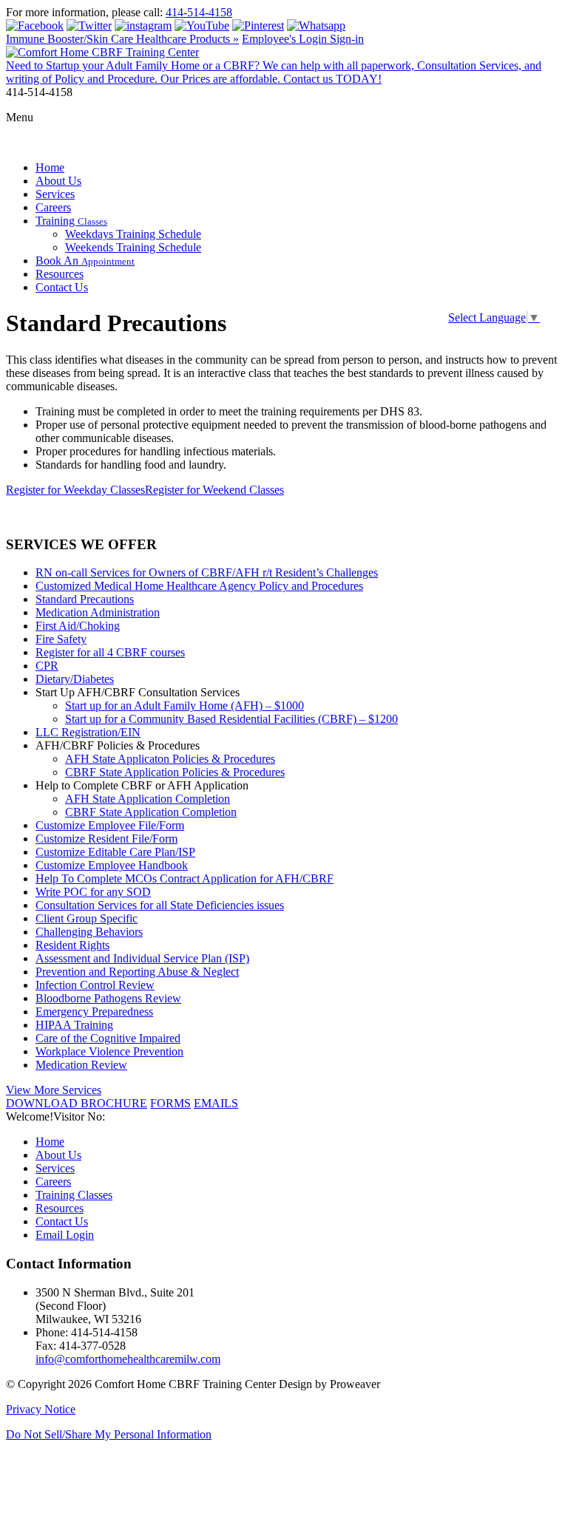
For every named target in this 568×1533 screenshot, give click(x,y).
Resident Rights (72, 945)
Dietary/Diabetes (75, 679)
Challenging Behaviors (89, 931)
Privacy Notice (40, 1409)
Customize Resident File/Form (107, 838)
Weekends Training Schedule (133, 247)
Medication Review (81, 1064)
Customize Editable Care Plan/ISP (115, 852)
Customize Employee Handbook (112, 865)
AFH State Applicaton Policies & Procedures (170, 758)
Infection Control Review (95, 985)
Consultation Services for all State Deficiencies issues (160, 905)
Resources (60, 274)
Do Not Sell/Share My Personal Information (109, 1434)
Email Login (65, 1234)
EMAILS (216, 1103)
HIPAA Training (74, 1025)
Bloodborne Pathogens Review (108, 998)
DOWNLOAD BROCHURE (76, 1103)
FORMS (170, 1103)
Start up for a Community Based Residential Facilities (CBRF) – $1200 (231, 719)
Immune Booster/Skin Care (122, 39)
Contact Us (62, 287)
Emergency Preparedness (94, 1011)
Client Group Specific (87, 918)
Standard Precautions (85, 599)
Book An (85, 260)
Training (71, 220)
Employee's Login (286, 39)
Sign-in (347, 39)
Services (55, 194)
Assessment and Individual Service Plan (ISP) (142, 958)
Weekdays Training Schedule (133, 234)
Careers (53, 207)
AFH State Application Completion (147, 798)
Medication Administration (98, 612)
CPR (47, 665)
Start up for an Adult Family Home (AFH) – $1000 (184, 705)
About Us (58, 180)
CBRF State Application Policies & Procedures (175, 772)
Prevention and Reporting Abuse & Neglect (137, 971)
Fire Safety (61, 639)
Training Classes (74, 1195)
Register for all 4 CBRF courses (110, 652)
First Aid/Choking (78, 625)
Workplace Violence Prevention (109, 1051)
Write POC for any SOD (93, 892)
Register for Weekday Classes (75, 489)
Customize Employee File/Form (110, 825)
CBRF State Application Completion (151, 812)
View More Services (53, 1090)
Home (50, 167)
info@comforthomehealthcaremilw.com (128, 1359)
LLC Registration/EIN (88, 732)
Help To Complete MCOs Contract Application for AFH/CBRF (185, 878)
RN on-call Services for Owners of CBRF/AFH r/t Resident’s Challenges (207, 572)
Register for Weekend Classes (214, 489)
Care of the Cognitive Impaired (108, 1038)
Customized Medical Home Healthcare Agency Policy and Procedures (199, 585)
